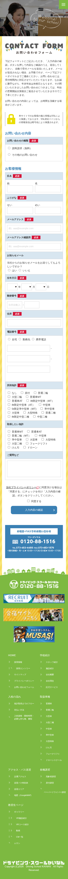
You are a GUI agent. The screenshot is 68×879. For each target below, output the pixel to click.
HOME (12, 655)
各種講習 (45, 769)
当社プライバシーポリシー (21, 487)
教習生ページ (15, 805)
